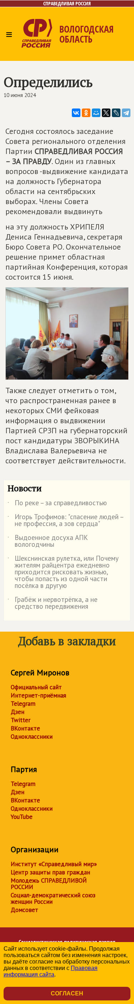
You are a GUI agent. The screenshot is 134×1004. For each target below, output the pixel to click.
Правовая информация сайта (51, 971)
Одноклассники (32, 736)
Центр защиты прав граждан (50, 872)
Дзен (17, 712)
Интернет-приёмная (38, 695)
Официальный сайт (36, 687)
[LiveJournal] (116, 112)
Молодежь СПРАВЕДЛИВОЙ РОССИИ (49, 883)
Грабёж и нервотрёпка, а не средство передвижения (53, 603)
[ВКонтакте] (76, 112)
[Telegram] (126, 112)
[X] (106, 112)
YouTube (22, 817)
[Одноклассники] (86, 112)
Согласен (67, 993)
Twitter (20, 720)
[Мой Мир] (96, 112)
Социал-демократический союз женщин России (53, 898)
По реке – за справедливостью (57, 504)
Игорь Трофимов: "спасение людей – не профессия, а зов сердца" (65, 520)
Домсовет (24, 910)
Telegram (23, 703)
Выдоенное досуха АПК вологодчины (48, 541)
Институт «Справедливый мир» (54, 864)
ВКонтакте (25, 728)
